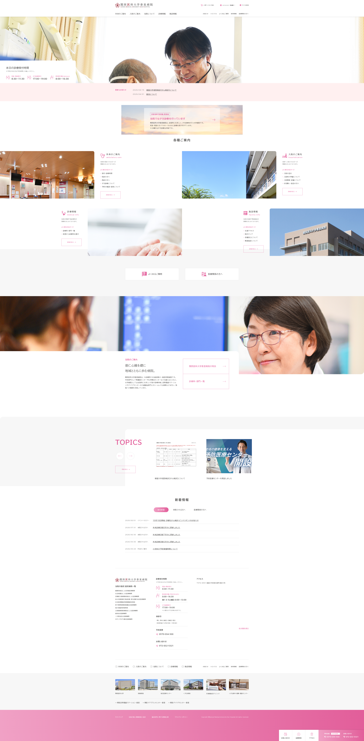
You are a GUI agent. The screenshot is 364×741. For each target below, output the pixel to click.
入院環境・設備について (292, 180)
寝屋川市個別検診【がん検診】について (161, 90)
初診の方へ (106, 177)
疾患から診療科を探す (71, 234)
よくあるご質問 (224, 666)
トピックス (214, 666)
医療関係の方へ (200, 510)
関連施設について (251, 241)
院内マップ (249, 234)
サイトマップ (119, 717)
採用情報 (234, 666)
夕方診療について (108, 183)
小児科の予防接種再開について (165, 549)
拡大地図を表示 (244, 628)
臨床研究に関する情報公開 (160, 717)
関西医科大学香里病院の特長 (202, 366)
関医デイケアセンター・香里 (179, 702)
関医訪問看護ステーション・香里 (128, 702)
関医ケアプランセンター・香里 (155, 702)
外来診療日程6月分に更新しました (166, 542)
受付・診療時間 (107, 173)
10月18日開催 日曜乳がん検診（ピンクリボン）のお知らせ (176, 520)
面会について (151, 94)
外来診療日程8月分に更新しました (166, 527)
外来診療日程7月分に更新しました (166, 535)
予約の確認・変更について (111, 187)
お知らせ (205, 666)
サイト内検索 (245, 5)
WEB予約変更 (335, 733)
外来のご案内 (123, 666)
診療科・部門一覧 (69, 231)
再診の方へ (106, 180)
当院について (158, 666)
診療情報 (174, 666)
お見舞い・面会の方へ (291, 183)
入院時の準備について (292, 177)
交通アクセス (249, 231)
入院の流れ (288, 173)
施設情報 (188, 666)
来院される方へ (179, 510)
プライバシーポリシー (181, 717)
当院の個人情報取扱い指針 (137, 717)
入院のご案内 (141, 666)
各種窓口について (251, 237)
